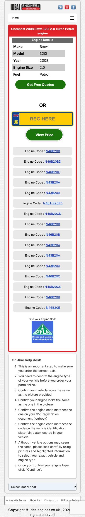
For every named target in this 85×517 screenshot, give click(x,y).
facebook (73, 7)
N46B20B (53, 151)
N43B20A (53, 182)
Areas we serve (16, 500)
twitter (60, 7)
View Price (44, 135)
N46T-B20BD (53, 203)
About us (35, 500)
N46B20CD (53, 213)
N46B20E (53, 307)
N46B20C (53, 172)
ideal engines (26, 7)
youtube (67, 7)
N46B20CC (53, 287)
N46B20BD (53, 161)
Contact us (51, 500)
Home (14, 18)
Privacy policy (70, 500)
